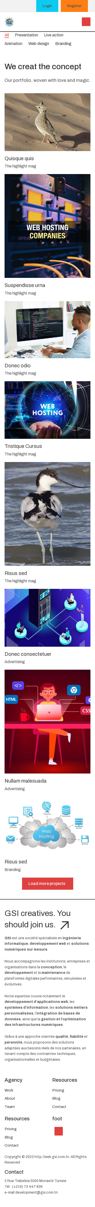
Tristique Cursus (23, 446)
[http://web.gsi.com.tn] (9, 21)
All (7, 35)
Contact (59, 1107)
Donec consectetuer (28, 654)
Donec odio (18, 365)
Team (10, 1107)
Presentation (26, 35)
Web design (38, 43)
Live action (53, 35)
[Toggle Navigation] (58, 1131)
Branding (63, 43)
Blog (56, 1098)
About (10, 1098)
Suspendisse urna (25, 285)
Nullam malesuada (26, 781)
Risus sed (16, 573)
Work (9, 1090)
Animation (13, 43)
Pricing (58, 1090)
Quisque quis (19, 158)
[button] (86, 21)
